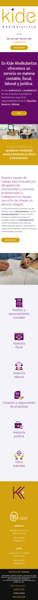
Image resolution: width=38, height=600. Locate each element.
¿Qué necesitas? (10, 240)
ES (21, 34)
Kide (19, 113)
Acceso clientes (19, 48)
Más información (18, 586)
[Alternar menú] (34, 3)
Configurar (19, 593)
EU (18, 34)
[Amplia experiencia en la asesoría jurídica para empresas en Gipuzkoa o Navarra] (19, 425)
